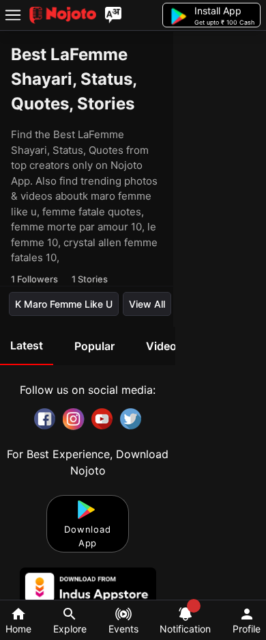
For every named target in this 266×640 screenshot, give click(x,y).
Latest (26, 345)
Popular (94, 346)
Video (161, 346)
